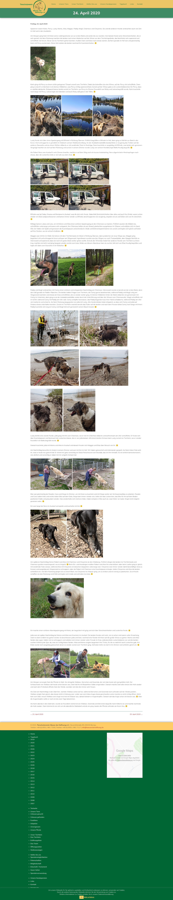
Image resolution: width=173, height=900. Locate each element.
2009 (32, 797)
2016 (32, 775)
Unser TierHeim (77, 4)
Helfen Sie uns (91, 4)
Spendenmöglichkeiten (38, 857)
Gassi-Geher (35, 870)
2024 (32, 759)
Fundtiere (34, 820)
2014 (32, 781)
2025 (32, 762)
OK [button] (81, 897)
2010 (32, 794)
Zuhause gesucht (36, 814)
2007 (32, 803)
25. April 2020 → (136, 714)
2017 (32, 771)
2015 (32, 778)
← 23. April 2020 (36, 714)
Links (132, 4)
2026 (32, 749)
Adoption (33, 824)
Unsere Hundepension (108, 4)
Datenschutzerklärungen (125, 760)
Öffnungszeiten (36, 847)
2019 (32, 739)
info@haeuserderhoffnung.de (93, 727)
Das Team (34, 844)
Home (53, 4)
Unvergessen (35, 827)
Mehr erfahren (89, 897)
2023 (32, 755)
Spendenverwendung (38, 873)
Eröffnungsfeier (36, 840)
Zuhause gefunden (37, 817)
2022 (32, 752)
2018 (32, 768)
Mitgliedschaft (35, 864)
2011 (32, 791)
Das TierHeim (35, 837)
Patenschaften (35, 860)
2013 (32, 784)
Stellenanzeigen (36, 850)
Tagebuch (123, 4)
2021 (32, 746)
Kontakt (140, 4)
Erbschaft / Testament (38, 867)
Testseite (33, 808)
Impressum (34, 888)
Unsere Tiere (63, 4)
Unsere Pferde (35, 830)
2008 (32, 800)
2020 (32, 743)
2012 (32, 787)
